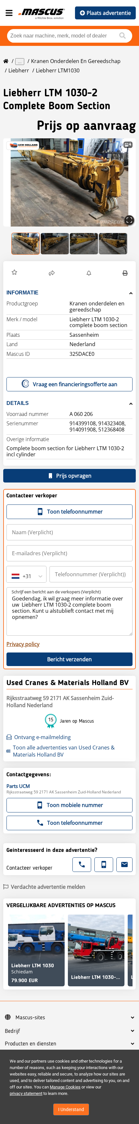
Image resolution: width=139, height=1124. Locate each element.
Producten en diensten (30, 1044)
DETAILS (17, 403)
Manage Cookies (65, 1087)
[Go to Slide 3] (84, 243)
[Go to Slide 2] (55, 243)
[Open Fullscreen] (129, 220)
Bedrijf (12, 1031)
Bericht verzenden (69, 659)
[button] (69, 182)
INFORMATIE (22, 292)
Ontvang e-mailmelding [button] (42, 737)
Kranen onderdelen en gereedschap (76, 61)
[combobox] (12, 576)
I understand (71, 1109)
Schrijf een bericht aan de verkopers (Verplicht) (56, 592)
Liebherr (18, 70)
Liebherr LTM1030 (58, 70)
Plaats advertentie (109, 12)
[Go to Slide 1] (26, 243)
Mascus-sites (30, 1018)
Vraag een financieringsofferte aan (75, 384)
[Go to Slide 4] (113, 243)
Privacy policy (22, 644)
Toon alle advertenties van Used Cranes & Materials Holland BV (64, 751)
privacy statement (26, 1093)
